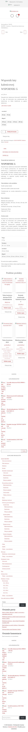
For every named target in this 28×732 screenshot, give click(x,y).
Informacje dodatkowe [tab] (10, 152)
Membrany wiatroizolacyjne (8, 554)
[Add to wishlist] (3, 38)
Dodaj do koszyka (11, 131)
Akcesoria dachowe (6, 461)
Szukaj (24, 451)
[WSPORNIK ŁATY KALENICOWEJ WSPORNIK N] (25, 32)
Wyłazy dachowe (7, 495)
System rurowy (6, 524)
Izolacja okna (4, 574)
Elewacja (8, 349)
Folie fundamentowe (7, 563)
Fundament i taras (5, 559)
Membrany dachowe (7, 500)
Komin (11, 304)
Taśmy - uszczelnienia (7, 549)
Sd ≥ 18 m (5, 585)
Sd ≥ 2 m (5, 588)
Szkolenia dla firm (12, 727)
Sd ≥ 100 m (6, 583)
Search (22, 717)
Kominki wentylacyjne (7, 470)
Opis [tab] (5, 148)
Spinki (3, 546)
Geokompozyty (5, 566)
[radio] (3, 115)
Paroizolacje (5, 580)
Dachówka (21, 308)
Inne (2, 571)
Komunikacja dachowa (7, 483)
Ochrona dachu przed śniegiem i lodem (11, 629)
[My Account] (12, 15)
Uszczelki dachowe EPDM (7, 598)
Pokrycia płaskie (7, 480)
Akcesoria (5, 472)
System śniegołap (7, 534)
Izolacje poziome (6, 568)
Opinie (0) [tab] (5, 155)
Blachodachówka (7, 475)
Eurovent (6, 142)
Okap (3, 544)
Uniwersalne (6, 492)
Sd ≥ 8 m (5, 592)
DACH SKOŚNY (17, 140)
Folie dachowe (5, 463)
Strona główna (4, 24)
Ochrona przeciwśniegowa (8, 502)
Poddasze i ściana (5, 578)
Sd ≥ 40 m (5, 590)
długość (4, 118)
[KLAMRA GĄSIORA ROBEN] (3, 32)
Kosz (3, 497)
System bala (6, 504)
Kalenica (8, 26)
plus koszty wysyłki (6, 105)
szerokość (4, 111)
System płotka (6, 514)
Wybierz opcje (7, 307)
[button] (5, 136)
